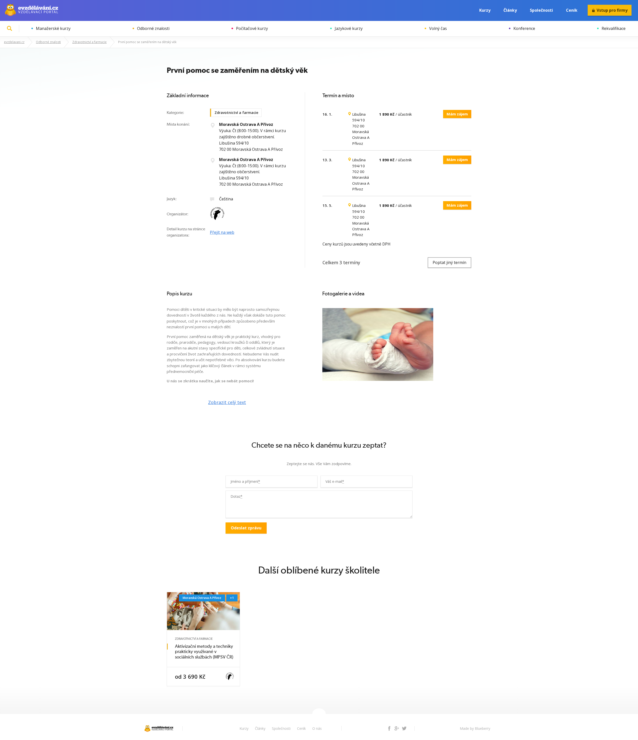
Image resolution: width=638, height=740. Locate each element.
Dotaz (236, 496)
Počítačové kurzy (252, 28)
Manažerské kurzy (53, 28)
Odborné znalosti (153, 28)
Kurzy (484, 10)
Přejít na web (222, 232)
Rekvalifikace (614, 28)
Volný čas (438, 28)
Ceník (571, 10)
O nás (317, 728)
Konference (524, 28)
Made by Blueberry (475, 728)
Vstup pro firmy (612, 10)
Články (510, 10)
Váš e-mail (334, 481)
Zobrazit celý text (227, 402)
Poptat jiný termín (449, 262)
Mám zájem (457, 113)
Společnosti (541, 10)
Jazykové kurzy (349, 28)
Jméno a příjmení (245, 481)
